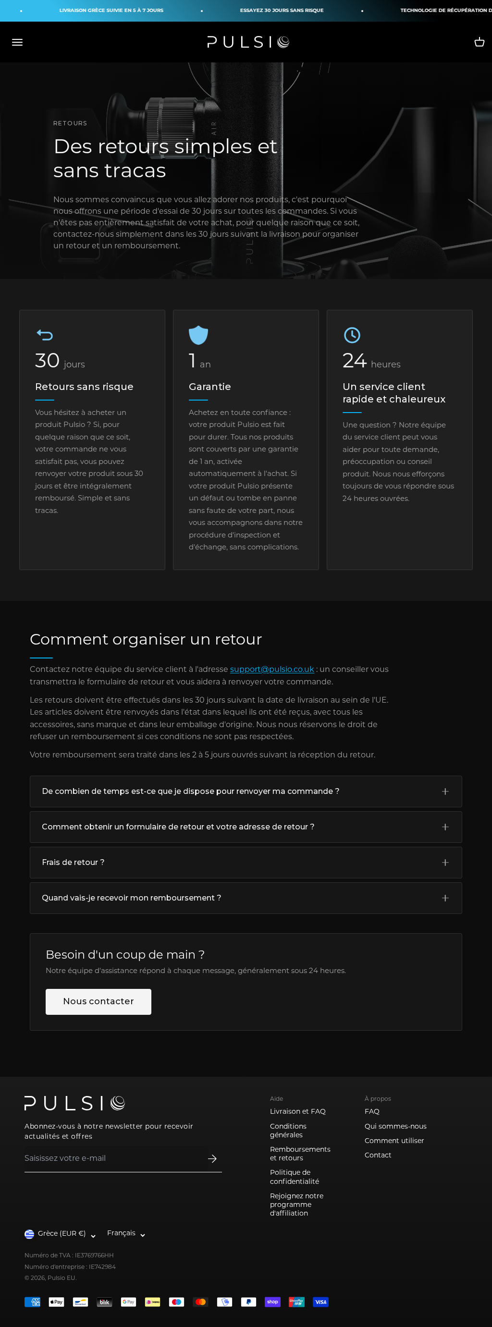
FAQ (372, 1112)
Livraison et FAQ (298, 1112)
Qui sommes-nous (396, 1127)
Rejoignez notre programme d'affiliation (296, 1205)
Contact (378, 1155)
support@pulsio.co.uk (272, 670)
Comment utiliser (394, 1141)
